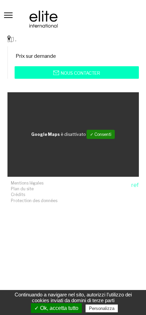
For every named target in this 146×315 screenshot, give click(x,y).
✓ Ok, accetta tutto (56, 308)
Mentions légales (27, 183)
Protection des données (34, 200)
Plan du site (22, 188)
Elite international (43, 19)
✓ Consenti (100, 134)
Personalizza (101, 308)
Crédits (18, 194)
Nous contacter (80, 73)
